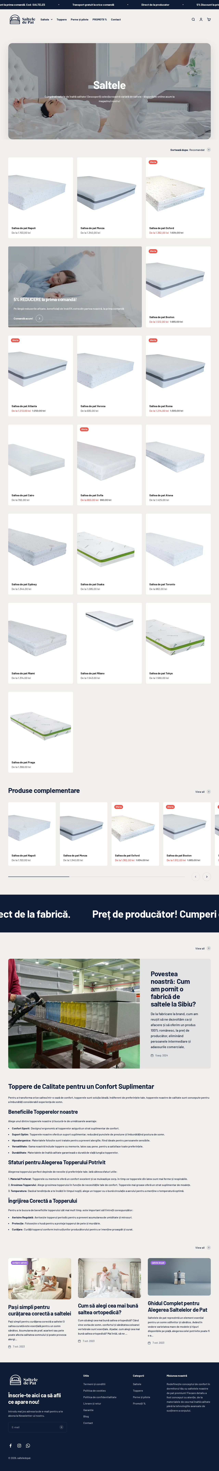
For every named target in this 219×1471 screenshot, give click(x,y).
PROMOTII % (100, 19)
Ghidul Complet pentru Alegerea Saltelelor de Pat (177, 1306)
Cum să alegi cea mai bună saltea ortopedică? (108, 1308)
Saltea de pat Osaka (92, 584)
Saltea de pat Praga (23, 762)
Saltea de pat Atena (161, 495)
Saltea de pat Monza (92, 228)
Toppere (62, 19)
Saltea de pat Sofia (92, 495)
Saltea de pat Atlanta (24, 406)
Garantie (88, 1410)
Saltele (45, 19)
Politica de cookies (94, 1390)
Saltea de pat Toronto (162, 584)
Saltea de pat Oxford (161, 228)
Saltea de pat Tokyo (161, 673)
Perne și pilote (79, 19)
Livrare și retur (92, 1403)
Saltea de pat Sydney (24, 584)
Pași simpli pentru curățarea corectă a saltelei (39, 1310)
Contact (116, 19)
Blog (86, 1416)
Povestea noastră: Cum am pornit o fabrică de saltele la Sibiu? (173, 988)
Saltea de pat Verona (93, 406)
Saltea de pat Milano (93, 673)
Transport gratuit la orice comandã (44, 4)
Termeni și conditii (94, 1384)
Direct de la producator (106, 4)
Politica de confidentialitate (100, 1397)
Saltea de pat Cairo (23, 495)
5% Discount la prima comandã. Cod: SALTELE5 (176, 4)
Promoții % (139, 1403)
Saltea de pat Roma (160, 406)
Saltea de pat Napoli (24, 228)
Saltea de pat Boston (161, 317)
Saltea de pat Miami (23, 673)
